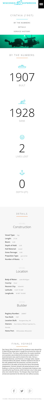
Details (22, 27)
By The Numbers (22, 23)
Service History (22, 31)
